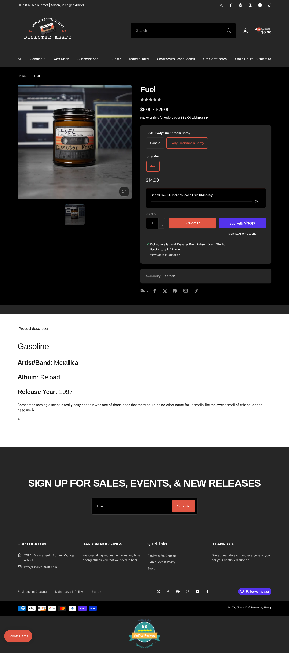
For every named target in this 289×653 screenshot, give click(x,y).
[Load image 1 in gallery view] (75, 214)
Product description (34, 328)
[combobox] (183, 30)
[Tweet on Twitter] (165, 291)
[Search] (229, 30)
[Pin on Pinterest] (175, 291)
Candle (155, 143)
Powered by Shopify (261, 607)
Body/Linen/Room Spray (187, 143)
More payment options (242, 233)
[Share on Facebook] (155, 291)
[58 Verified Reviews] (144, 650)
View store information (165, 255)
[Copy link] (196, 291)
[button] (262, 30)
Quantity (151, 214)
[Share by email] (185, 291)
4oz (153, 166)
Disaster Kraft (243, 607)
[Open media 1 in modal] (75, 142)
